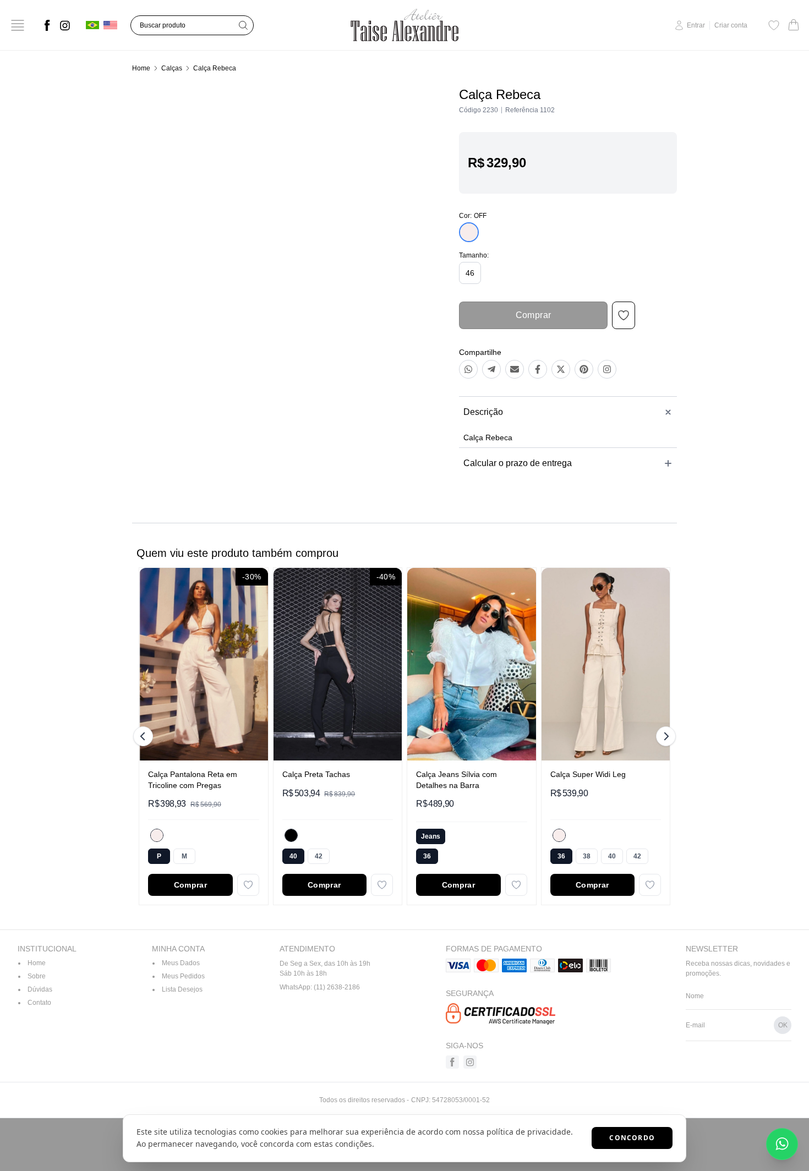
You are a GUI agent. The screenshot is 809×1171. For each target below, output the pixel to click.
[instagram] (65, 25)
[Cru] (559, 835)
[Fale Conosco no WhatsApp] (782, 1144)
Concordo (632, 1137)
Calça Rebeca (214, 68)
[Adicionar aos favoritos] (248, 885)
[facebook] (47, 25)
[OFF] (157, 835)
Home (141, 68)
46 (470, 273)
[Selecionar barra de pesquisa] (243, 25)
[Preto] (291, 835)
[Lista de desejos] (773, 25)
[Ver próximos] (664, 736)
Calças (171, 68)
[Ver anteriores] (144, 736)
